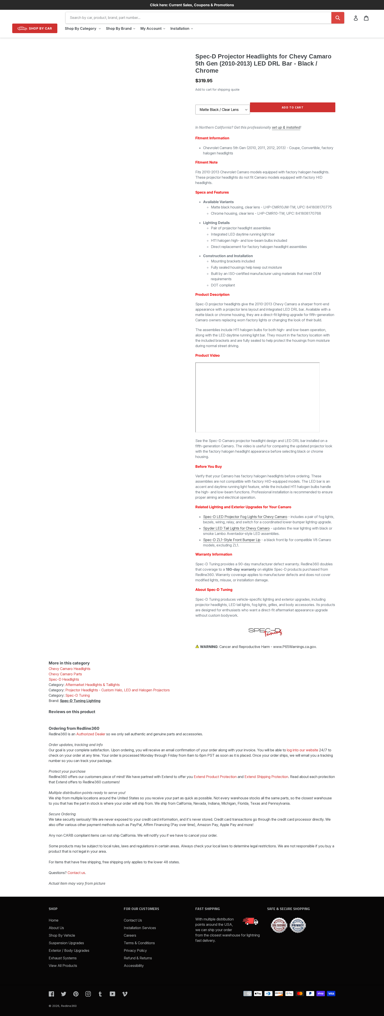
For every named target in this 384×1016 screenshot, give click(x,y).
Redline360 (69, 1006)
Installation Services (140, 928)
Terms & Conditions (139, 943)
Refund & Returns (138, 958)
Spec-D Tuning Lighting (80, 700)
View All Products (63, 965)
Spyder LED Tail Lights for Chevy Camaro (236, 528)
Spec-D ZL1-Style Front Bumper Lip (231, 540)
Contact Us (133, 920)
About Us (56, 928)
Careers (130, 935)
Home (53, 920)
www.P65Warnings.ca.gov (294, 646)
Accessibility (134, 965)
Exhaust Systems (63, 958)
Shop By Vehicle (62, 935)
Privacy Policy (135, 950)
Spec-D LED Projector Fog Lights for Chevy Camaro (245, 516)
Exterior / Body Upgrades (69, 950)
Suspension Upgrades (66, 943)
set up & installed (286, 127)
